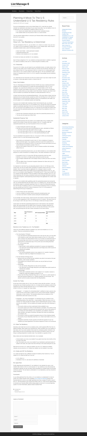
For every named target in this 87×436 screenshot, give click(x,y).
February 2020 (65, 95)
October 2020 (65, 83)
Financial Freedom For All (19, 391)
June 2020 (64, 90)
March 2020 (65, 94)
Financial (64, 139)
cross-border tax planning (41, 378)
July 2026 (64, 61)
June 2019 (64, 106)
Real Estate (65, 162)
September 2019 (66, 101)
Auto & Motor (65, 130)
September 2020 (66, 85)
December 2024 (66, 72)
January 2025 (65, 70)
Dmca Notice (21, 11)
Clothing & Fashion (66, 135)
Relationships (65, 164)
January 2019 (65, 115)
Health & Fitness (66, 144)
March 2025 (65, 67)
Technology (65, 169)
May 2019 (64, 108)
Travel (63, 171)
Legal (63, 153)
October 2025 (65, 65)
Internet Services (66, 151)
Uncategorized (17, 389)
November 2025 (66, 63)
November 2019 (66, 99)
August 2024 (65, 74)
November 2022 (66, 77)
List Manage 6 (20, 4)
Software (64, 165)
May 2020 (64, 92)
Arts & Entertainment (67, 128)
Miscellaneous (65, 155)
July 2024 (64, 76)
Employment (65, 137)
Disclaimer (14, 11)
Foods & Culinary (66, 141)
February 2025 (65, 68)
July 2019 (64, 104)
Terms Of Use (38, 11)
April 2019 (64, 110)
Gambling (64, 143)
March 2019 (65, 112)
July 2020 (64, 88)
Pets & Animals (65, 160)
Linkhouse (17, 390)
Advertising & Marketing (68, 127)
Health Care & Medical (67, 146)
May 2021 (64, 81)
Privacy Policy (29, 11)
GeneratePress (51, 434)
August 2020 (65, 86)
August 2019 (65, 103)
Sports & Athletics (66, 167)
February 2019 (65, 113)
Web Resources (66, 174)
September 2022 (66, 79)
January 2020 (65, 97)
